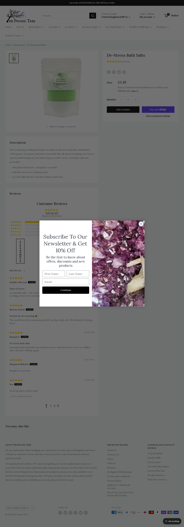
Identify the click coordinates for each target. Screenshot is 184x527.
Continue (65, 290)
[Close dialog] (141, 224)
